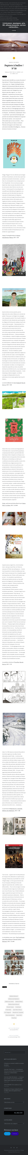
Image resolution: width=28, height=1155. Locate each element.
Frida (3, 503)
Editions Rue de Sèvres (13, 1004)
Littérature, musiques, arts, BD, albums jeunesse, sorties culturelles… (14, 25)
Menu (14, 30)
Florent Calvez (17, 939)
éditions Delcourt (14, 996)
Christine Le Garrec (15, 72)
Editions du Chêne (9, 1001)
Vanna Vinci (19, 1015)
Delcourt (4, 941)
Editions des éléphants (8, 810)
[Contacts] (11, 1147)
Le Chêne (7, 505)
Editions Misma (19, 1001)
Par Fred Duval (20, 937)
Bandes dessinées (14, 62)
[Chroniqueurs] (14, 1147)
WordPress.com (16, 1152)
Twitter (7, 1133)
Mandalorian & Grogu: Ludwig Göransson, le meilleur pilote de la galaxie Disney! (13, 1089)
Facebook (15, 1133)
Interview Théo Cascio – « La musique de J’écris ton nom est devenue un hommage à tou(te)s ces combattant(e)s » (14, 1071)
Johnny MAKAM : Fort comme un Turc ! (13, 1084)
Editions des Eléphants (14, 999)
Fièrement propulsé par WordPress (12, 1150)
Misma (11, 237)
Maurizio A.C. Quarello (16, 808)
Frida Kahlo (8, 1009)
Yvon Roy (16, 662)
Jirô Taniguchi (17, 382)
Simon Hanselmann (10, 1015)
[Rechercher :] (15, 1052)
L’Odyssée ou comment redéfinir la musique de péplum (14, 1064)
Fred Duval (18, 1007)
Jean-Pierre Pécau (7, 939)
